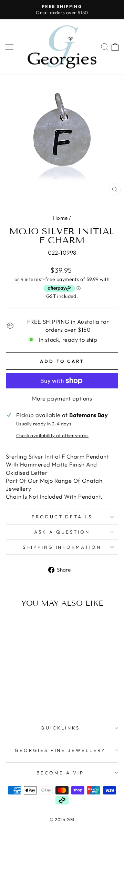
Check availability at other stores (52, 435)
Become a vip (60, 772)
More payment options (62, 398)
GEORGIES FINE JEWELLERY (60, 750)
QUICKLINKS (60, 728)
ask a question (62, 532)
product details (62, 516)
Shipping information (62, 547)
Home (60, 218)
